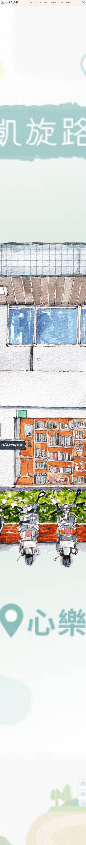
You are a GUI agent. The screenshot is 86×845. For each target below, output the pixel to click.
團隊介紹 (38, 2)
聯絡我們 (68, 2)
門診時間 (53, 2)
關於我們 (31, 2)
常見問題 (61, 2)
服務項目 (46, 2)
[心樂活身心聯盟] (9, 2)
